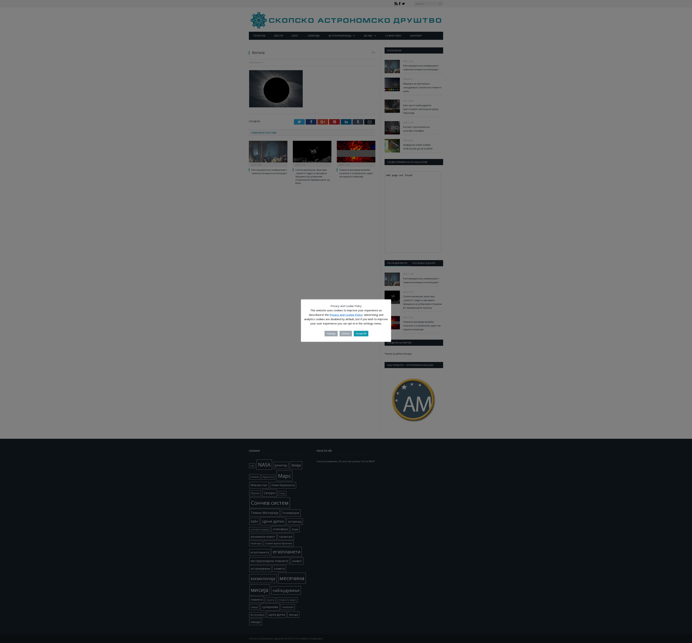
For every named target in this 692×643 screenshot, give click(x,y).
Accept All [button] (361, 333)
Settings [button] (331, 333)
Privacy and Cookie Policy (346, 315)
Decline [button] (346, 333)
